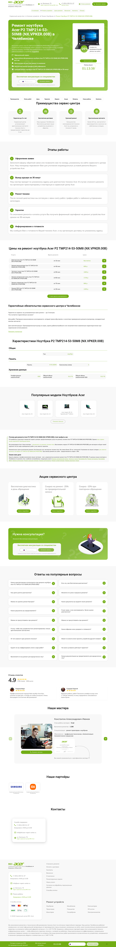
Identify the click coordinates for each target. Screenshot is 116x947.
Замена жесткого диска (72, 460)
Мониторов (50, 912)
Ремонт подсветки (92, 459)
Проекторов (50, 909)
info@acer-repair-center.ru (21, 883)
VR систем (91, 909)
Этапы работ (27, 99)
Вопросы (75, 99)
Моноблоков (71, 906)
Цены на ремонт (88, 61)
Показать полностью (15, 331)
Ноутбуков (49, 906)
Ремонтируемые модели (54, 879)
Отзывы (82, 10)
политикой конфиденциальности (48, 84)
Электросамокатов (94, 912)
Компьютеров (92, 906)
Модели (57, 99)
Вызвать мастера (37, 752)
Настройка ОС (82, 459)
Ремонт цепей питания (58, 460)
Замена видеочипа (17, 460)
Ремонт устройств (47, 10)
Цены (38, 99)
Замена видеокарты (45, 460)
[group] (16, 788)
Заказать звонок (101, 4)
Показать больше (58, 421)
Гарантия (47, 99)
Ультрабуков (71, 912)
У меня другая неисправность (58, 296)
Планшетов (70, 909)
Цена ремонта (58, 10)
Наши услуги (50, 882)
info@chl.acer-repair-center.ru (26, 832)
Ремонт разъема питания (31, 460)
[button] (105, 738)
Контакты (75, 10)
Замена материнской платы (60, 459)
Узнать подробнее (23, 511)
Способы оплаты (51, 890)
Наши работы (87, 99)
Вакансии (67, 10)
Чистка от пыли (73, 459)
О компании (35, 10)
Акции (66, 99)
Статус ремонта (85, 4)
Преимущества (14, 99)
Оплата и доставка (52, 867)
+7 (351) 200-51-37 (67, 3)
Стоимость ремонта (52, 864)
